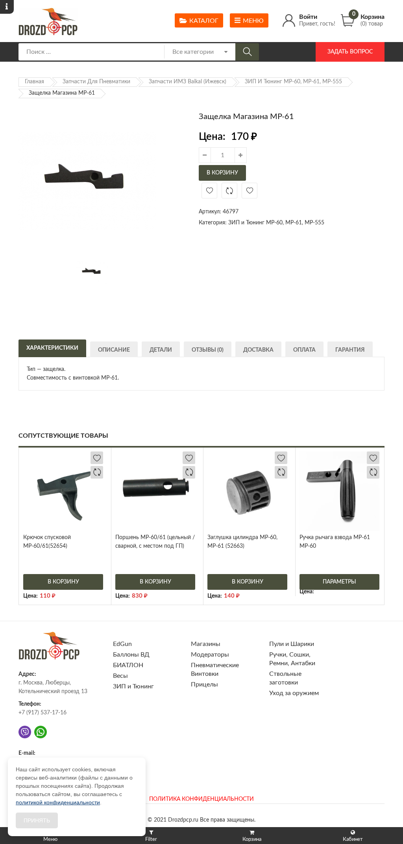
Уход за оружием (294, 693)
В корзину (222, 173)
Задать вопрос (350, 52)
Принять (37, 820)
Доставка (258, 350)
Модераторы (210, 654)
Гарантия (350, 350)
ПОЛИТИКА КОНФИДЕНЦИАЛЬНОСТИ (201, 799)
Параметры (339, 582)
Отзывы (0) (208, 350)
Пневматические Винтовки (215, 669)
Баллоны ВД (131, 654)
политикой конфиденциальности (58, 802)
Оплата (304, 350)
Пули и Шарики (291, 644)
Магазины (205, 644)
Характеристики (52, 348)
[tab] (52, 347)
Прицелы (204, 684)
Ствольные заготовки (285, 678)
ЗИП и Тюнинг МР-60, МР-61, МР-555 (293, 81)
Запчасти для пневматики (96, 81)
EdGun (122, 644)
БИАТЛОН (128, 665)
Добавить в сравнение (229, 190)
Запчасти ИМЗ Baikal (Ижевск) (187, 81)
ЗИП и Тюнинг (133, 686)
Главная (34, 81)
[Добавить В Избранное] (209, 190)
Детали (161, 350)
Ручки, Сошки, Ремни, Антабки (292, 658)
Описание (114, 350)
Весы (120, 676)
